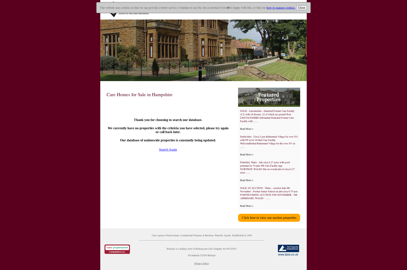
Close (301, 7)
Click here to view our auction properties (269, 217)
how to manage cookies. (281, 8)
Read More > (247, 128)
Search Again (168, 149)
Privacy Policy (201, 263)
